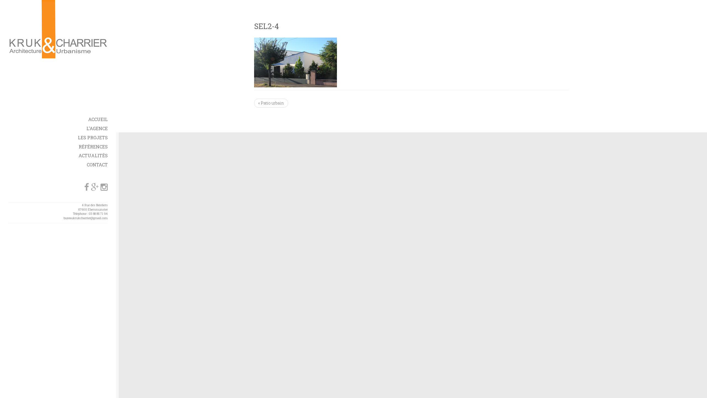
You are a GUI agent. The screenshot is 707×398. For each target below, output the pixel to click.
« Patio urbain (271, 103)
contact (97, 164)
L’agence (97, 128)
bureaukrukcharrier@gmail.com (86, 218)
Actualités (93, 155)
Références (93, 147)
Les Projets (93, 137)
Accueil (98, 119)
